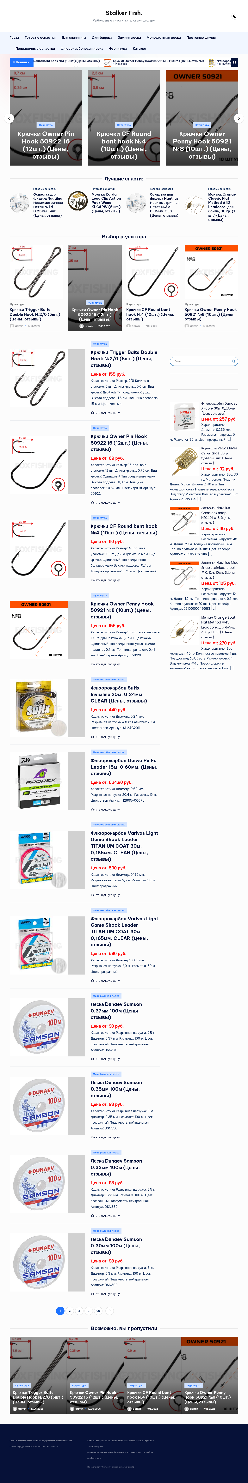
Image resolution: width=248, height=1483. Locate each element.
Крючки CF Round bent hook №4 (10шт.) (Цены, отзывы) (124, 145)
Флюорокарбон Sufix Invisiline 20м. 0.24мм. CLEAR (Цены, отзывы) (119, 694)
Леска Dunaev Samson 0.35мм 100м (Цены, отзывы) (116, 1088)
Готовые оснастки (44, 189)
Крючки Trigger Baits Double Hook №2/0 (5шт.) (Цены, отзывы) (35, 314)
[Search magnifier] (233, 361)
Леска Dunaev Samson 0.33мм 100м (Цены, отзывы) (116, 1167)
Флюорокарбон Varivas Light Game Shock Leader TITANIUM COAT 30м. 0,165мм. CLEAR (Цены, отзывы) (124, 931)
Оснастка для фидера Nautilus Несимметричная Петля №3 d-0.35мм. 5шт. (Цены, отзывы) (165, 205)
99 (98, 1311)
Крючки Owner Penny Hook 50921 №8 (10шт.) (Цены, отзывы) (108, 61)
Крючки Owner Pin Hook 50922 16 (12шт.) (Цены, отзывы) (45, 145)
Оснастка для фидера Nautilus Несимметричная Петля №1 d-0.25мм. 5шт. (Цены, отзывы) (48, 205)
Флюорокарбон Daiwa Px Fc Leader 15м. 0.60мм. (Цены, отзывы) (124, 766)
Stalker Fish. (124, 12)
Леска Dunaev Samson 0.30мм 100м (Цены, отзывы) (116, 1245)
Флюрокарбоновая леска (109, 679)
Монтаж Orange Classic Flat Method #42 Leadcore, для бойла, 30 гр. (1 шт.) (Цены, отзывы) (222, 207)
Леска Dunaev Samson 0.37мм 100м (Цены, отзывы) (116, 1010)
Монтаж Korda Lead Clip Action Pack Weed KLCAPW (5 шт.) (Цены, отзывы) (106, 203)
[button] (239, 118)
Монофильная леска (106, 996)
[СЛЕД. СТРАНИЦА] (109, 1311)
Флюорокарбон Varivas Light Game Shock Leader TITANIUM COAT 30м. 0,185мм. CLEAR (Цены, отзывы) (124, 846)
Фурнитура (46, 125)
